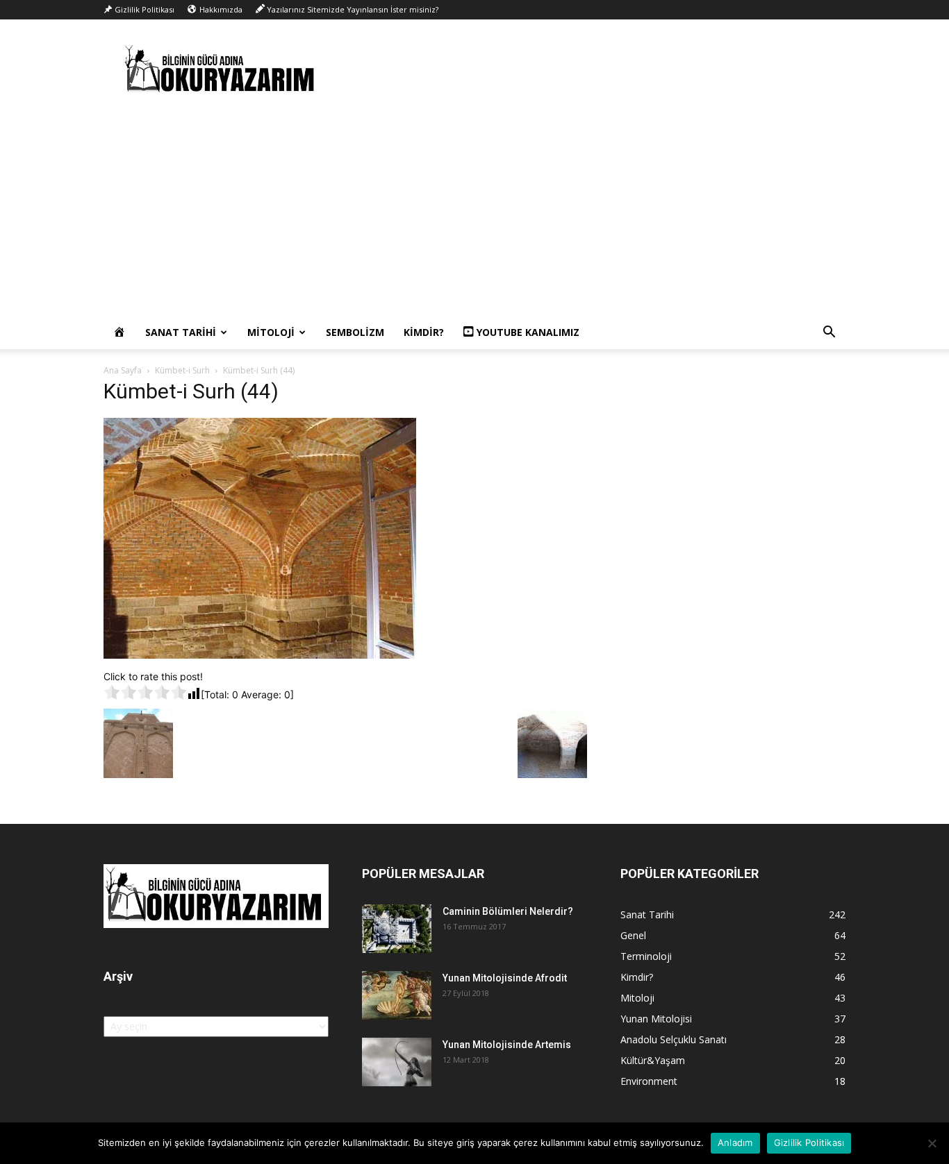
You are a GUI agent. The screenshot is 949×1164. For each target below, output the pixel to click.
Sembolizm (355, 332)
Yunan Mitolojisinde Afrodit (505, 978)
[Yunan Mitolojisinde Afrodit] (396, 995)
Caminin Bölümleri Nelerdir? (508, 911)
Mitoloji (271, 332)
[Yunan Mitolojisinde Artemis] (396, 1062)
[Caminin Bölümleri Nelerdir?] (396, 928)
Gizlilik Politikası (809, 1142)
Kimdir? (424, 332)
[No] (932, 1143)
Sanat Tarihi (180, 332)
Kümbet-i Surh (182, 370)
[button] (828, 333)
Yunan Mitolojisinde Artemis (507, 1044)
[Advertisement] (474, 212)
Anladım (735, 1142)
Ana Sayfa (123, 370)
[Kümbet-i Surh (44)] (260, 655)
